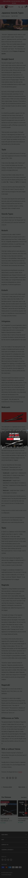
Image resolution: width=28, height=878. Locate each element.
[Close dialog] (27, 430)
